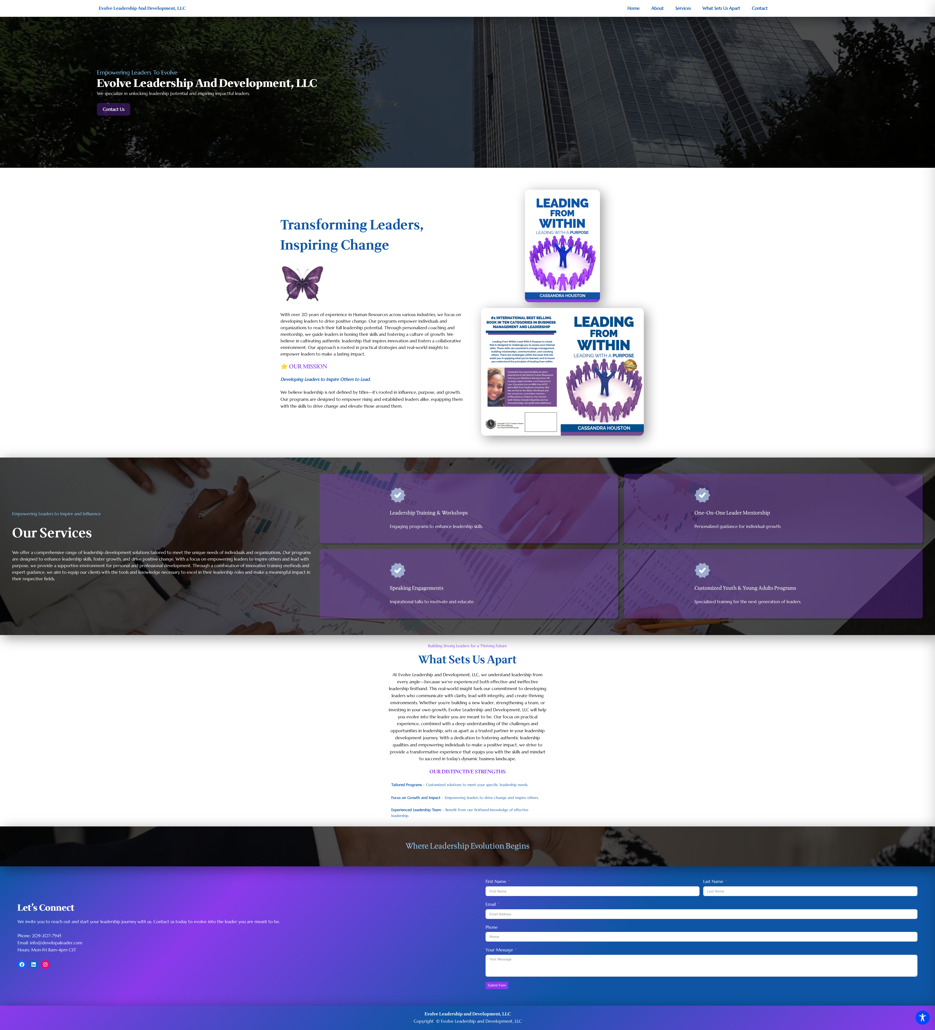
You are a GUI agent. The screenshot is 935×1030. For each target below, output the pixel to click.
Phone (492, 927)
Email (491, 904)
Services (683, 8)
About (657, 8)
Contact (760, 8)
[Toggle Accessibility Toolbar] (922, 1017)
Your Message (499, 950)
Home (633, 8)
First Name (496, 881)
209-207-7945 (46, 935)
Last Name (713, 881)
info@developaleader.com (56, 943)
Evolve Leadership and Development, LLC (468, 1014)
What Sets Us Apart (721, 8)
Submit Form (497, 985)
